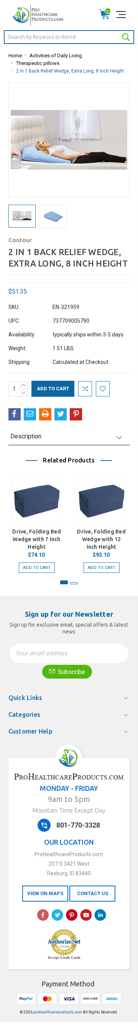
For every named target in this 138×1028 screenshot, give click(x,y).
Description (25, 436)
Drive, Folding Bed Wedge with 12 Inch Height (101, 539)
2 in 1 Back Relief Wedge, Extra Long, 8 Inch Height (70, 71)
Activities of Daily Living (56, 55)
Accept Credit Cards (64, 958)
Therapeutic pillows (37, 63)
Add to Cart (37, 567)
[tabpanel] (36, 520)
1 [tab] (64, 582)
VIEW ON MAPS (45, 893)
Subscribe (70, 672)
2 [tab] (74, 583)
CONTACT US (92, 893)
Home (15, 55)
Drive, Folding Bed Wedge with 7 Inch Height (36, 539)
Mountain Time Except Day (68, 810)
